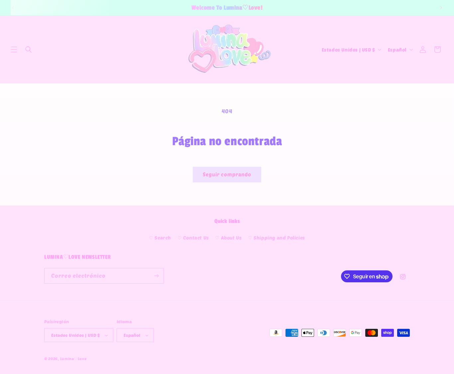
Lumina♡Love (73, 358)
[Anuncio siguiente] (441, 7)
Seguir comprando (227, 174)
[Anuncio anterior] (13, 7)
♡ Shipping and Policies (276, 237)
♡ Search (160, 237)
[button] (14, 49)
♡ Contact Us (193, 237)
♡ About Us (228, 237)
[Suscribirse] (156, 276)
